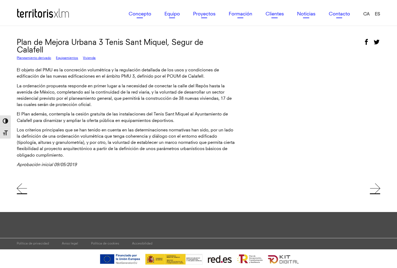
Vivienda (89, 58)
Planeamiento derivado (34, 58)
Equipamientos (67, 58)
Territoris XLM (30, 8)
